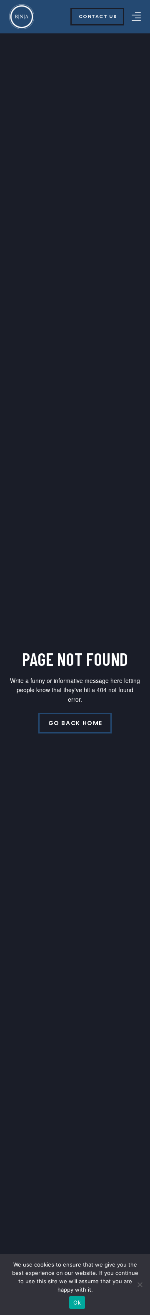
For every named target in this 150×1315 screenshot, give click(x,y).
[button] (136, 16)
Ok (77, 1302)
